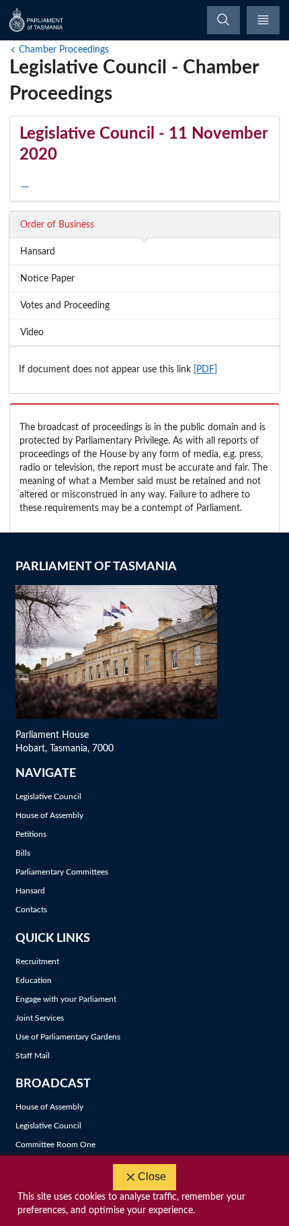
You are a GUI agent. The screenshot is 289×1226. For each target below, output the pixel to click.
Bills (22, 853)
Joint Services (39, 1018)
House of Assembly (49, 815)
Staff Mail (32, 1056)
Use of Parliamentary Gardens (67, 1037)
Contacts (31, 910)
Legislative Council (48, 796)
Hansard (30, 891)
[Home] (37, 20)
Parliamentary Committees (61, 872)
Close (152, 1176)
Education (33, 980)
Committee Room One (55, 1144)
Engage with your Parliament (65, 999)
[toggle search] (223, 20)
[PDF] (205, 369)
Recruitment (37, 961)
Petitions (30, 834)
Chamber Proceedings (64, 50)
